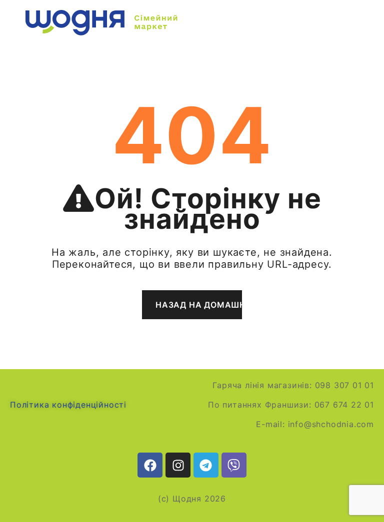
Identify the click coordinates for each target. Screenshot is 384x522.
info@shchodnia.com (331, 424)
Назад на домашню (199, 305)
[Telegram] (206, 465)
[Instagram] (178, 465)
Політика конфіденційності (68, 405)
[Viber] (234, 465)
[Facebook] (150, 465)
